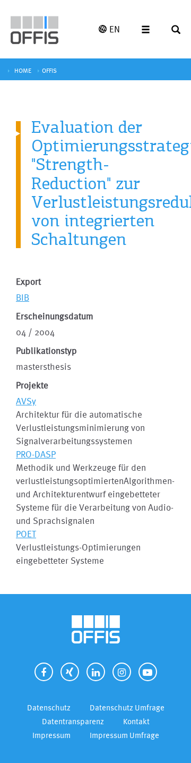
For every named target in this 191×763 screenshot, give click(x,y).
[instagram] (121, 672)
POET (26, 534)
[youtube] (147, 672)
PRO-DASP (36, 454)
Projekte (32, 385)
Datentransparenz (73, 721)
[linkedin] (95, 672)
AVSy (26, 401)
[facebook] (43, 672)
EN (114, 29)
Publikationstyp (46, 350)
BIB (22, 297)
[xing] (69, 672)
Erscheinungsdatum (54, 316)
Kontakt (136, 721)
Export (28, 281)
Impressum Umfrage (124, 735)
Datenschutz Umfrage (127, 707)
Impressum (51, 735)
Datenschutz (49, 707)
